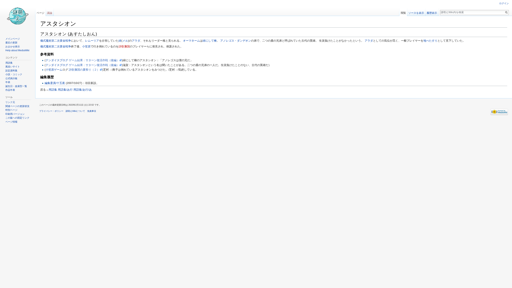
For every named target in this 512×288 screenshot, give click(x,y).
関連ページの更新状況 (17, 106)
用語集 (53, 89)
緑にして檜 (210, 40)
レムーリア (92, 40)
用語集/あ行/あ (82, 89)
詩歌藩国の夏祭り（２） (84, 69)
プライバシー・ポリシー (51, 111)
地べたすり (430, 40)
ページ (40, 12)
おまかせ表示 (12, 46)
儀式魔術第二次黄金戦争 (55, 40)
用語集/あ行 (65, 89)
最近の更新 (11, 42)
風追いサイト (12, 66)
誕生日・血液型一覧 (16, 86)
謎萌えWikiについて (75, 111)
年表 (7, 82)
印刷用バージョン (15, 114)
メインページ (12, 38)
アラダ (136, 40)
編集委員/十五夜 (55, 83)
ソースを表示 (416, 12)
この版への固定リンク (17, 117)
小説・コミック (13, 74)
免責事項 (91, 111)
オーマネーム (191, 40)
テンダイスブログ (57, 60)
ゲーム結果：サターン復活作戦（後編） (94, 60)
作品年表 (10, 90)
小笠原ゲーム (54, 69)
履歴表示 (432, 12)
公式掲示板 (11, 78)
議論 (49, 12)
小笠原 (86, 46)
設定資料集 (11, 70)
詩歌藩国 (124, 46)
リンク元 (10, 102)
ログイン (504, 3)
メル (125, 40)
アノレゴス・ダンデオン (235, 40)
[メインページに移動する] (18, 16)
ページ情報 (11, 121)
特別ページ (11, 110)
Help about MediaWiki (17, 50)
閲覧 (403, 12)
